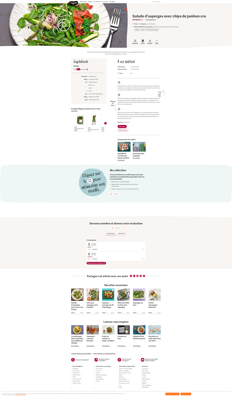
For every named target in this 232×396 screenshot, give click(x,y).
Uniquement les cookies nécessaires (172, 394)
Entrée (143, 29)
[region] (116, 394)
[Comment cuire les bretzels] (93, 336)
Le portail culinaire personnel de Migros (81, 353)
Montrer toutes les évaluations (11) (96, 263)
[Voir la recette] (77, 301)
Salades (137, 29)
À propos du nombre (87, 69)
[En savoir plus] (124, 156)
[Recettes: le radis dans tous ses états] (155, 336)
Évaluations (111, 233)
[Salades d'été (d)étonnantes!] (139, 336)
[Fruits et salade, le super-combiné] (108, 336)
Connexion (158, 1)
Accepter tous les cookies (185, 394)
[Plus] (143, 249)
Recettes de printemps (152, 29)
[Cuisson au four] (124, 336)
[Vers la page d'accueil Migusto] (73, 2)
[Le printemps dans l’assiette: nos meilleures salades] (77, 336)
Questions (122, 233)
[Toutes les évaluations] (136, 19)
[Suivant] (105, 123)
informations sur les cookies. (20, 394)
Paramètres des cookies (124, 383)
